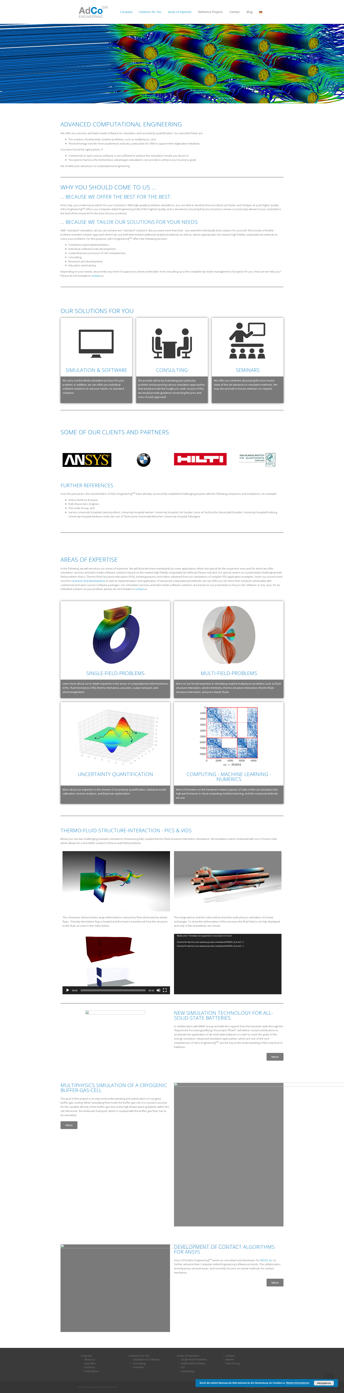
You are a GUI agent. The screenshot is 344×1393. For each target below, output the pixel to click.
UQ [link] (183, 1367)
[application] (116, 964)
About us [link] (89, 1359)
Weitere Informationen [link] (297, 1382)
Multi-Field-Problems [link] (229, 673)
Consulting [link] (139, 1363)
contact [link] (95, 275)
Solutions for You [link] (139, 1355)
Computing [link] (187, 1371)
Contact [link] (230, 1355)
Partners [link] (89, 1367)
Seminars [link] (248, 370)
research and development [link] (88, 581)
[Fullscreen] (165, 990)
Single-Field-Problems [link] (115, 673)
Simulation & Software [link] (96, 370)
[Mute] (158, 990)
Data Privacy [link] (232, 1363)
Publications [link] (91, 1371)
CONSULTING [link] (172, 370)
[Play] (68, 990)
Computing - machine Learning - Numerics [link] (229, 776)
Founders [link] (90, 1363)
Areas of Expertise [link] (188, 1355)
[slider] (113, 990)
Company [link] (86, 1355)
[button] (116, 964)
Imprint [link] (229, 1359)
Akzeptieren (324, 1383)
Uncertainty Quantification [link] (115, 774)
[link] (93, 12)
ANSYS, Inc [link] (266, 1260)
